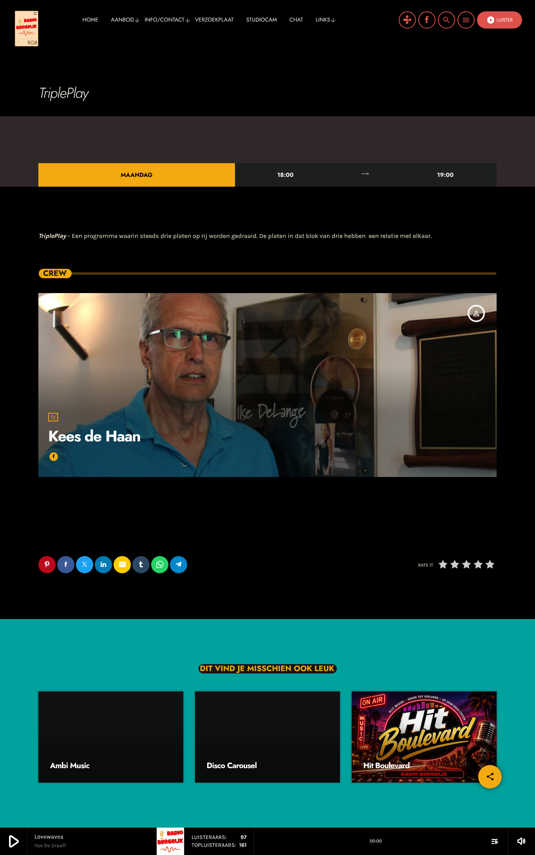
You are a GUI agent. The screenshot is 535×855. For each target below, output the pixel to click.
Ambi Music (70, 765)
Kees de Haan (94, 436)
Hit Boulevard (386, 765)
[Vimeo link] (43, 20)
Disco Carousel (232, 765)
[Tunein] (407, 20)
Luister (499, 20)
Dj (53, 417)
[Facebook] (427, 20)
